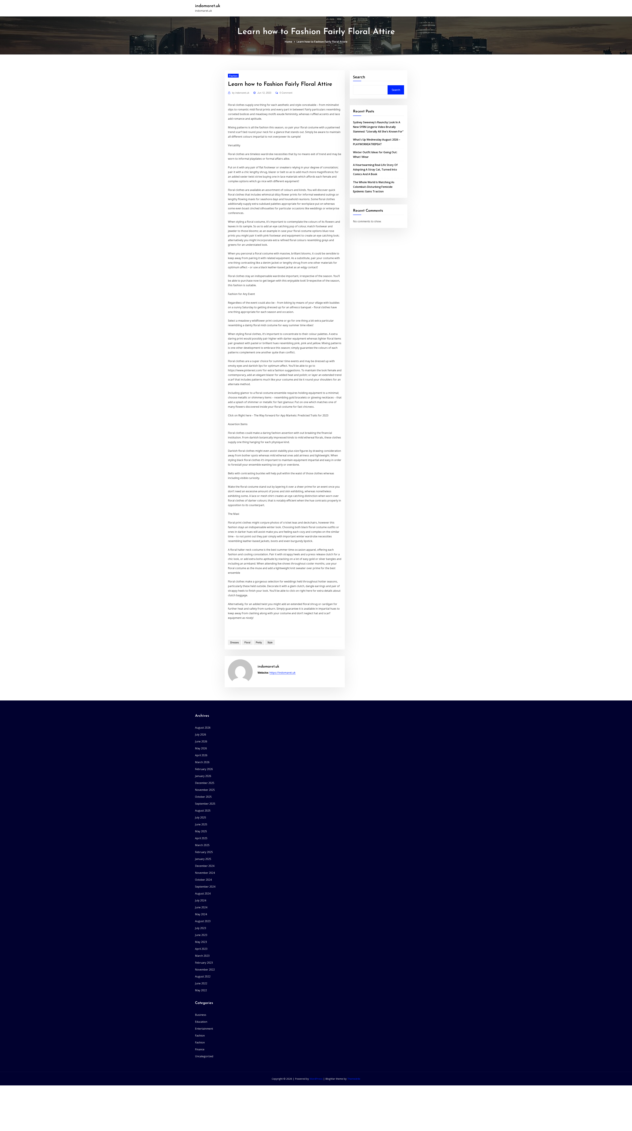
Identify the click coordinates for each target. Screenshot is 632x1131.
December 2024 (204, 866)
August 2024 (203, 893)
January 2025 (203, 859)
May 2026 (201, 748)
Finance (199, 1049)
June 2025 (201, 824)
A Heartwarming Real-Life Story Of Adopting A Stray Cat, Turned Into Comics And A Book (375, 169)
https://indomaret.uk (282, 672)
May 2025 (201, 831)
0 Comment (286, 92)
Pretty (259, 642)
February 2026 (204, 769)
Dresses (234, 642)
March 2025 (202, 845)
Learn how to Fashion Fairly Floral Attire (322, 41)
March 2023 (202, 956)
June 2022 (201, 983)
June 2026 (201, 741)
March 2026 (202, 762)
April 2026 (201, 755)
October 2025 (203, 797)
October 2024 (203, 879)
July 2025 (200, 817)
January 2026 (203, 776)
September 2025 (205, 803)
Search (359, 76)
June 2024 (201, 907)
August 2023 (203, 921)
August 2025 (203, 810)
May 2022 (201, 990)
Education (201, 1022)
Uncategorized (204, 1056)
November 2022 (205, 969)
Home (288, 41)
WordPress (316, 1078)
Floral (247, 642)
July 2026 (200, 734)
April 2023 (201, 949)
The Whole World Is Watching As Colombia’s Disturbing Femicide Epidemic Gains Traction (373, 186)
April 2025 (201, 838)
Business (200, 1015)
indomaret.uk (207, 6)
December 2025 (204, 783)
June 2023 (201, 935)
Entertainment (204, 1028)
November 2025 (205, 790)
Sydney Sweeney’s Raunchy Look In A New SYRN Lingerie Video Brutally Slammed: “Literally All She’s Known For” (378, 126)
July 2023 (200, 928)
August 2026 (203, 727)
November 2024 (205, 873)
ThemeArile (353, 1078)
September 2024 (205, 886)
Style (270, 642)
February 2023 (204, 962)
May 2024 (201, 914)
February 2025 (204, 852)
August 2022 (203, 976)
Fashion (233, 75)
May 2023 (201, 942)
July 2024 (200, 900)
